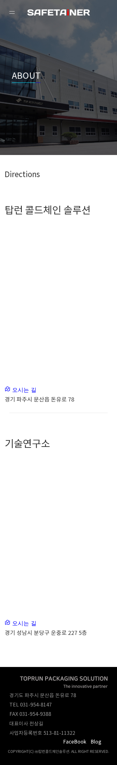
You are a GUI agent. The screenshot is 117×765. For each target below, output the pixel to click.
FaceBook (74, 742)
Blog (95, 742)
